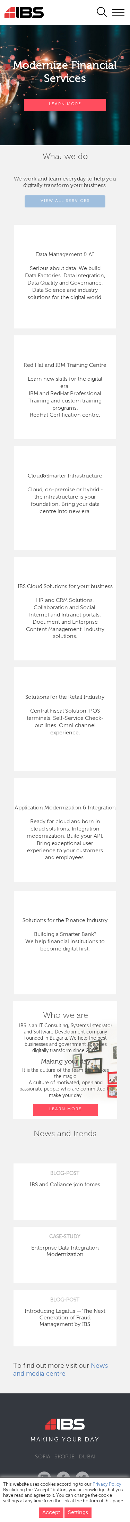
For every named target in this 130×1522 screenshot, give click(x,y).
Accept (51, 1512)
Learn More (65, 104)
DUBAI (87, 1457)
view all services (65, 201)
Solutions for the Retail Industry (65, 697)
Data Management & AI (65, 255)
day (92, 1440)
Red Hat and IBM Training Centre (65, 365)
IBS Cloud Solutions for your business (65, 587)
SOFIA (42, 1457)
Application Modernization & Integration (65, 808)
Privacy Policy (107, 1484)
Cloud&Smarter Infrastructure (65, 476)
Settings (78, 1512)
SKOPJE (64, 1457)
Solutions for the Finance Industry (65, 921)
